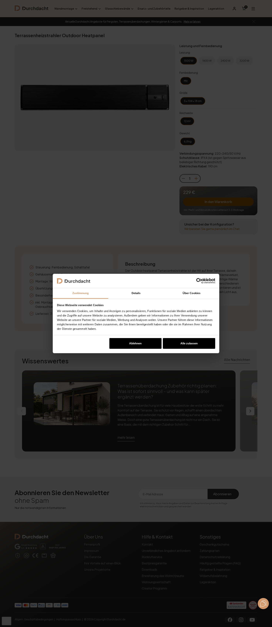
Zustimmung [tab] (80, 293)
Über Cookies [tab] (191, 293)
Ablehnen (135, 343)
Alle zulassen (189, 343)
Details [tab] (136, 293)
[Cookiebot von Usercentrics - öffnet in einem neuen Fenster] (199, 281)
